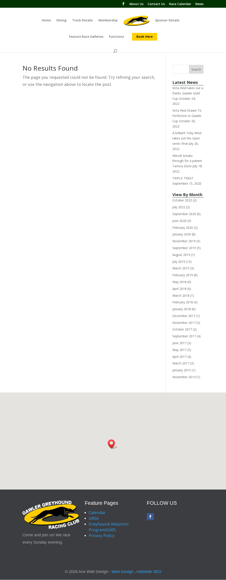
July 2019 (178, 261)
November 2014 (184, 377)
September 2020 (184, 214)
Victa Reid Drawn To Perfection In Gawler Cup (187, 115)
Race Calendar (180, 4)
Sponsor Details (167, 20)
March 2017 (180, 363)
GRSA (94, 518)
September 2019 (184, 248)
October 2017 (182, 329)
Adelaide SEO (148, 571)
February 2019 (182, 275)
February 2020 (182, 227)
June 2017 (179, 343)
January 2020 (181, 234)
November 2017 (184, 323)
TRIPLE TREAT (182, 178)
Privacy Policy (101, 535)
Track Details (82, 20)
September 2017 (184, 336)
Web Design (122, 571)
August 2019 (181, 255)
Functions (116, 37)
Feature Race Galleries (86, 37)
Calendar (97, 512)
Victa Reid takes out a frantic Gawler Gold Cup (187, 93)
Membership (108, 20)
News (199, 4)
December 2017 (183, 316)
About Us (136, 4)
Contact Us (156, 4)
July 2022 (178, 207)
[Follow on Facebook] (150, 516)
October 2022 (182, 200)
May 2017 (179, 350)
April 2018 (179, 289)
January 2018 (181, 309)
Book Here (144, 36)
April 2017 (179, 357)
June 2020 (179, 221)
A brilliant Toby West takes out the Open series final (187, 138)
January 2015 (181, 370)
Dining (61, 20)
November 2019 (184, 241)
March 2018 (180, 295)
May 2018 (179, 282)
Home (46, 20)
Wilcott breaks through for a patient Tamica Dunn (187, 161)
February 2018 (182, 302)
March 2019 (180, 268)
